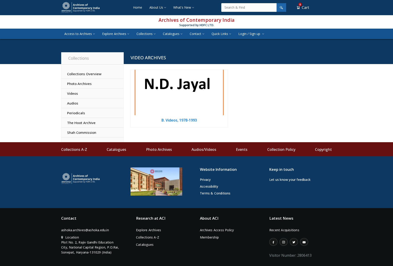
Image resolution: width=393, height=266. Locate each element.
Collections (144, 34)
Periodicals (76, 113)
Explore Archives (114, 34)
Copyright (323, 149)
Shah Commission (81, 132)
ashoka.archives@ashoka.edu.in (85, 230)
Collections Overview (84, 74)
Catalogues (171, 34)
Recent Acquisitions (284, 230)
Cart (304, 7)
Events (241, 149)
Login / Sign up (249, 34)
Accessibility (209, 186)
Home (137, 7)
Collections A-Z (74, 149)
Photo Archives (79, 83)
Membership (209, 237)
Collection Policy (281, 149)
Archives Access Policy (217, 230)
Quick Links (220, 34)
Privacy (205, 179)
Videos (72, 93)
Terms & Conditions (215, 193)
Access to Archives (78, 34)
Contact (195, 34)
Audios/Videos (203, 149)
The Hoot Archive (81, 122)
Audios (72, 103)
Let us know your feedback (289, 179)
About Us (156, 7)
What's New (182, 7)
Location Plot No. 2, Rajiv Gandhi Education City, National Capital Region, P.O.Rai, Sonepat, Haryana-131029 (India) (90, 244)
